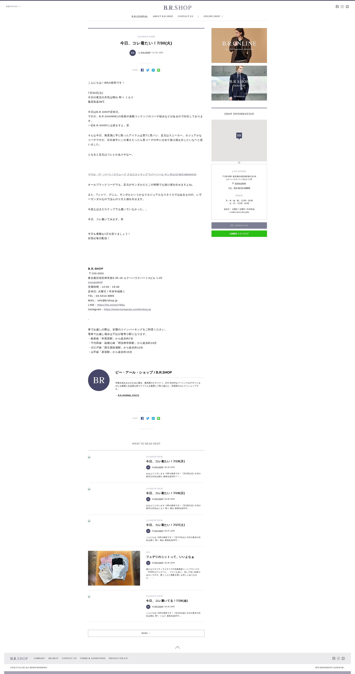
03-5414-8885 (242, 188)
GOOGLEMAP (240, 184)
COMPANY (39, 658)
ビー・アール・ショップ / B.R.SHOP (143, 372)
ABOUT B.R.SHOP (163, 16)
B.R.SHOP (145, 53)
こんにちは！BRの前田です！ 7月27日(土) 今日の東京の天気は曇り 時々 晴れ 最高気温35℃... (173, 538)
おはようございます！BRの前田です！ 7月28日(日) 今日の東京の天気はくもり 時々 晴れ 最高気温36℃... (173, 506)
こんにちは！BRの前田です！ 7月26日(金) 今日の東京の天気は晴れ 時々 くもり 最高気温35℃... (173, 614)
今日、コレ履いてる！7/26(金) (167, 600)
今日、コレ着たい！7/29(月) (165, 461)
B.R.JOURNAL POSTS (128, 395)
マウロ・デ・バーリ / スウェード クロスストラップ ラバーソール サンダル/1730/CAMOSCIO (142, 174)
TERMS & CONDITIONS (93, 658)
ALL (148, 552)
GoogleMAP (95, 282)
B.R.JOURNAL (140, 16)
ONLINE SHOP (212, 16)
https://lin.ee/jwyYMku (111, 305)
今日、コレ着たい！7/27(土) (165, 524)
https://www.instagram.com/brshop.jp (127, 309)
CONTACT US (185, 16)
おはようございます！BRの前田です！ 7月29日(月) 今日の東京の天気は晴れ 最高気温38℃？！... (173, 475)
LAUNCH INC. (339, 668)
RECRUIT (54, 658)
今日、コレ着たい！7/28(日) (165, 493)
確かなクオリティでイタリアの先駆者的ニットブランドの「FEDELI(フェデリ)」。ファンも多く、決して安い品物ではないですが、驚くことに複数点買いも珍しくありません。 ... (173, 573)
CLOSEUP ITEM (154, 457)
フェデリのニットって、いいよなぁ (170, 556)
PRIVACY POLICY (118, 658)
